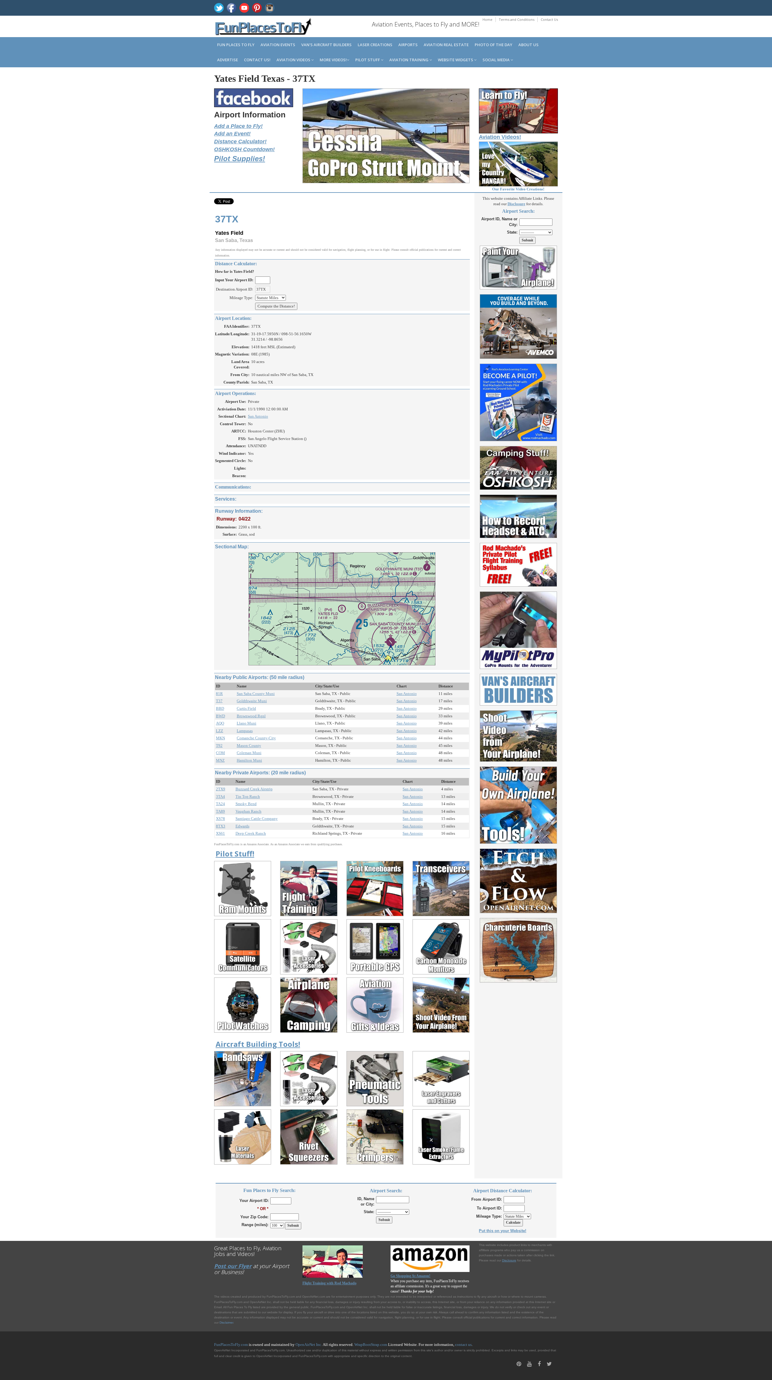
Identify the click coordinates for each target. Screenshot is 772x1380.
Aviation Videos (294, 59)
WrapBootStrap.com (370, 1344)
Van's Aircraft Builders (326, 44)
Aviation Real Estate (446, 44)
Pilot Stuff (368, 59)
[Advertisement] (518, 1077)
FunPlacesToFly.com (231, 1344)
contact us (463, 1344)
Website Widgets (456, 59)
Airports (408, 44)
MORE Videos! (333, 59)
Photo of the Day (493, 44)
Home (487, 19)
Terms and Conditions (516, 19)
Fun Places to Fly (236, 44)
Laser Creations (375, 44)
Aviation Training (409, 59)
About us (528, 44)
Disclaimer (226, 1322)
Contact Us (549, 19)
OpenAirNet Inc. (309, 1344)
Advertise (227, 59)
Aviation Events (278, 44)
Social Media (496, 59)
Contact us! (257, 59)
